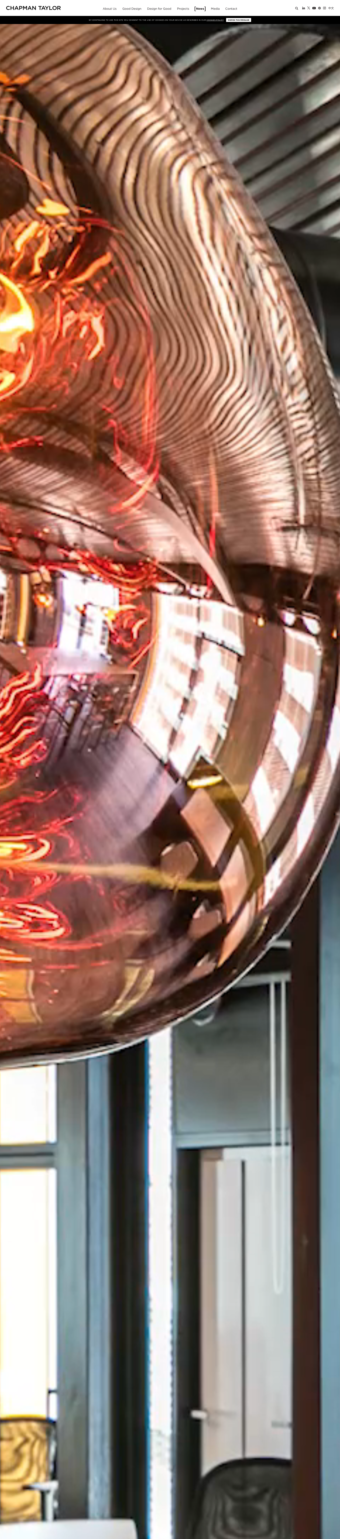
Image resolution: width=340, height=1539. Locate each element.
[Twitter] (308, 8)
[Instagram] (324, 8)
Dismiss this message (238, 20)
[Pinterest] (319, 8)
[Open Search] (297, 9)
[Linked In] (303, 8)
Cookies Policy (215, 20)
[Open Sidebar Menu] (335, 8)
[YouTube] (314, 8)
